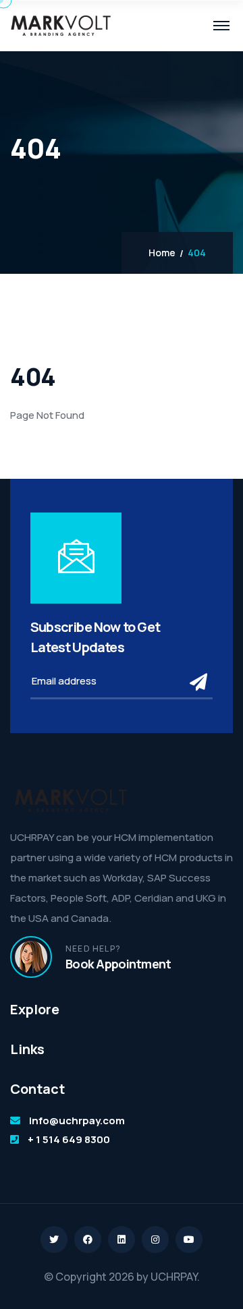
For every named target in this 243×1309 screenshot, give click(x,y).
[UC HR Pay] (61, 25)
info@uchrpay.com (77, 1120)
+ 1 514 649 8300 (69, 1139)
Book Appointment (118, 964)
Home (162, 253)
